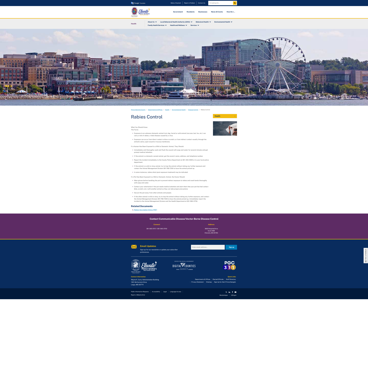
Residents (191, 12)
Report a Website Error (138, 295)
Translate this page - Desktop (138, 3)
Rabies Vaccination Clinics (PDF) (145, 210)
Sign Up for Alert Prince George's (225, 282)
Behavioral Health (202, 22)
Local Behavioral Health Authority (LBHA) (175, 22)
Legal (165, 291)
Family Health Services (156, 25)
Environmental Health (222, 22)
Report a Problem (189, 3)
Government (178, 12)
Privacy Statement (197, 282)
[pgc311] (147, 266)
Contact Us (201, 3)
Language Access (175, 291)
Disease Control (193, 110)
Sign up (231, 247)
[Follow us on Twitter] (226, 292)
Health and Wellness (177, 25)
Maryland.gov (224, 295)
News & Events (217, 12)
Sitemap (209, 282)
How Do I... (231, 12)
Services (194, 25)
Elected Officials (218, 279)
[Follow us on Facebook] (232, 292)
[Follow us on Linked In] (229, 292)
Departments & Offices (155, 110)
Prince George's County (138, 110)
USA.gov (233, 295)
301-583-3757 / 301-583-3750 (156, 228)
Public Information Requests (140, 291)
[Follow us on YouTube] (235, 292)
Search (235, 3)
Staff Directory (231, 279)
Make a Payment (176, 3)
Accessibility (156, 291)
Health (133, 24)
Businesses (202, 12)
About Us (151, 22)
